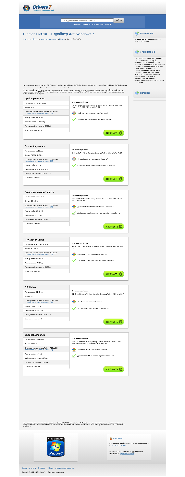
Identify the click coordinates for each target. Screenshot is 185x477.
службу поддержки (118, 445)
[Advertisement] (76, 62)
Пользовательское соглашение (61, 468)
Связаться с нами (29, 468)
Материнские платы (49, 39)
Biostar (62, 39)
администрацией (127, 454)
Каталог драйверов (31, 39)
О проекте (42, 468)
